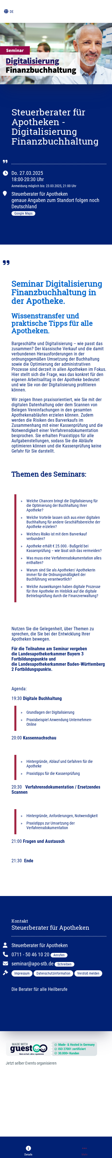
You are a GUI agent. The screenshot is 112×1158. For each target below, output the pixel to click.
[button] (28, 1151)
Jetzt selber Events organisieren (31, 1063)
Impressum (22, 973)
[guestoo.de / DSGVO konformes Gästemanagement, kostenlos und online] (53, 1048)
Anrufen (59, 955)
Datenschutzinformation (53, 973)
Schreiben (64, 964)
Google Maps (23, 213)
